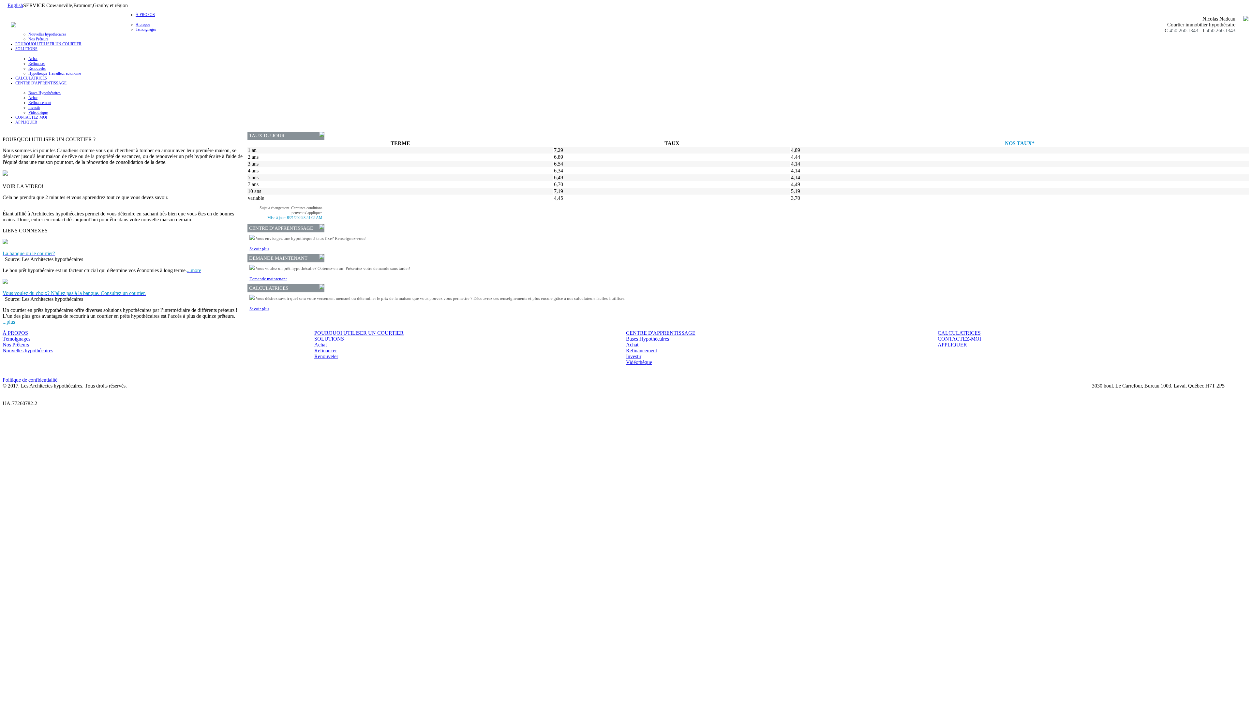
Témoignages (146, 29)
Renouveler (37, 68)
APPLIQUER (26, 122)
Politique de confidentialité (30, 380)
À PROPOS (15, 333)
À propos (143, 24)
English (15, 5)
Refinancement (39, 102)
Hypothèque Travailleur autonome (54, 73)
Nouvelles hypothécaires (47, 34)
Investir (34, 107)
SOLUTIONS (329, 339)
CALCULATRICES (31, 78)
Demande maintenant (268, 278)
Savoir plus (259, 248)
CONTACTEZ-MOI (31, 117)
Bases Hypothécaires (44, 93)
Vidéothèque (38, 112)
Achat (32, 58)
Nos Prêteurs (38, 39)
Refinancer (36, 63)
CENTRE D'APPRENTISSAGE (660, 333)
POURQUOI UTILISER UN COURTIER (48, 44)
